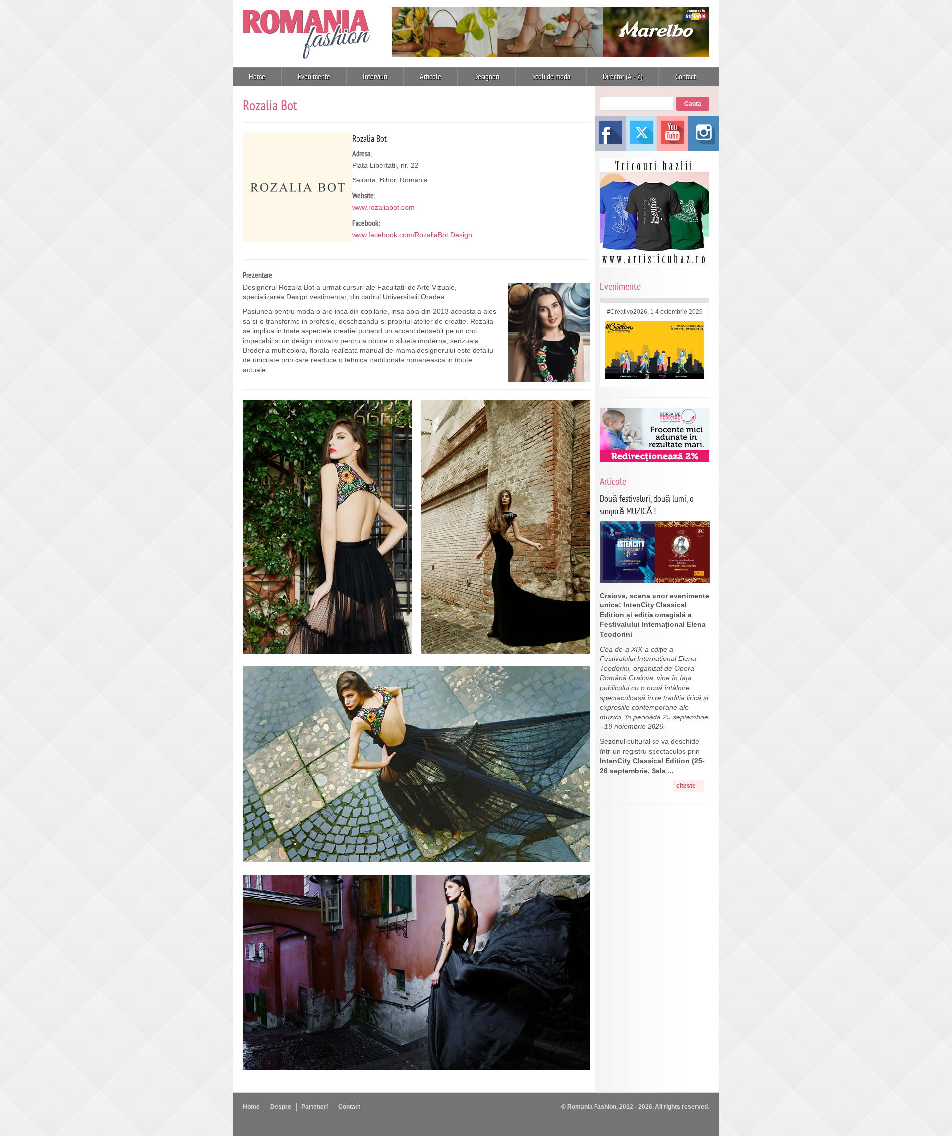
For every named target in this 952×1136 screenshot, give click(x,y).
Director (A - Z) (623, 76)
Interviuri (375, 76)
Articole (430, 76)
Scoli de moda (551, 76)
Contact (685, 76)
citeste (686, 785)
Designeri (486, 76)
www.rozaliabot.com (383, 207)
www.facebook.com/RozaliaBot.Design (412, 235)
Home (257, 76)
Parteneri (314, 1106)
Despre (280, 1106)
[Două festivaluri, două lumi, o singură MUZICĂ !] (655, 580)
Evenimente (314, 76)
